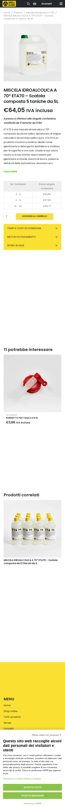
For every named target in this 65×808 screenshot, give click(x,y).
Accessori (11, 414)
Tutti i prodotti (12, 717)
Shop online (10, 711)
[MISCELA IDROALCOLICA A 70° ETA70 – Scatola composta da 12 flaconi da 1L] (32, 528)
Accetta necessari (32, 795)
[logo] (9, 4)
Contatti (9, 728)
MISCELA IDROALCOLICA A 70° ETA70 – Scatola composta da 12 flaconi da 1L (31, 561)
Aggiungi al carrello (34, 216)
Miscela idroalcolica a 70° (40, 12)
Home (7, 12)
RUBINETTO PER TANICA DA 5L (22, 417)
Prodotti (18, 12)
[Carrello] (34, 4)
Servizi (7, 723)
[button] (28, 4)
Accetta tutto (32, 787)
